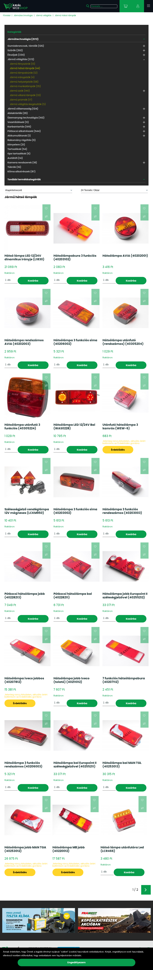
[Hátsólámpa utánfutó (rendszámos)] (125, 313)
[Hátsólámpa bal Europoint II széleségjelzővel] (76, 735)
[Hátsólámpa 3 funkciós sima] (76, 313)
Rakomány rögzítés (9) (21, 140)
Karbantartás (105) (19, 127)
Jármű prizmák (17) (21, 100)
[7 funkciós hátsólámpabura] (125, 651)
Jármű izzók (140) (20, 91)
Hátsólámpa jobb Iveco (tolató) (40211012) (71, 680)
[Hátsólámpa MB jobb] (75, 820)
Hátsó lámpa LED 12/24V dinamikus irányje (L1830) (24, 257)
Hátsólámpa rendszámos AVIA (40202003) (24, 342)
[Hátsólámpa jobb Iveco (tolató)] (76, 651)
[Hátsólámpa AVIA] (125, 228)
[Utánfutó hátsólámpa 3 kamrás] (125, 397)
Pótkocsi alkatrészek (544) (24, 131)
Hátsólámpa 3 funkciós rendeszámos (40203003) (122, 511)
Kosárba (33, 281)
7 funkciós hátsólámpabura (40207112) (123, 680)
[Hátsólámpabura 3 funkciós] (76, 228)
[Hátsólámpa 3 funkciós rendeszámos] (125, 482)
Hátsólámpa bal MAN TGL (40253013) (121, 764)
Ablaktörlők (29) (17, 113)
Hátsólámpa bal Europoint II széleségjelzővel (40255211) (75, 764)
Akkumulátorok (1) (19, 135)
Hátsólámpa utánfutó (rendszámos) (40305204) (123, 342)
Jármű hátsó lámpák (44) (25, 68)
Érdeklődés (118, 450)
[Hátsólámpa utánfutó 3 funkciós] (27, 397)
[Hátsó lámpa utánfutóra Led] (124, 820)
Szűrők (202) (15, 50)
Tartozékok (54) (17, 149)
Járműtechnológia (23, 16)
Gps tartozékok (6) (18, 153)
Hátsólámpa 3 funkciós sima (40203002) (75, 511)
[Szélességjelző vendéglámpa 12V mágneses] (27, 481)
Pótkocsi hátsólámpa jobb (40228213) (24, 595)
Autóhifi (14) (15, 158)
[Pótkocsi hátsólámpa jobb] (27, 566)
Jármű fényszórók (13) (22, 64)
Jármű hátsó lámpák (65, 16)
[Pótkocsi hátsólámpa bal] (76, 566)
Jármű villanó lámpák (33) (25, 95)
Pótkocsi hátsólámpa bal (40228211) (72, 595)
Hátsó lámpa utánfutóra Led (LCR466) (122, 849)
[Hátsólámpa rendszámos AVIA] (27, 313)
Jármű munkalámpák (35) (25, 86)
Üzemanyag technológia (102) (26, 118)
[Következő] (146, 890)
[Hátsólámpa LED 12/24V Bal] (76, 397)
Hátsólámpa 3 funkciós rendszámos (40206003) (23, 764)
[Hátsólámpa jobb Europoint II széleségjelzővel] (125, 566)
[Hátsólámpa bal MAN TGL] (125, 735)
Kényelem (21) (16, 144)
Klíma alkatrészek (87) (21, 171)
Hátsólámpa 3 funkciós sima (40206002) (75, 342)
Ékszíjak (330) (16, 55)
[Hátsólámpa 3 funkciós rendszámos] (27, 735)
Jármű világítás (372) (20, 59)
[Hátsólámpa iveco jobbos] (27, 651)
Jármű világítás (43, 16)
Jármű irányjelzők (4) (22, 77)
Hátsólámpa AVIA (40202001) (125, 255)
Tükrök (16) (14, 167)
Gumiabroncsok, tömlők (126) (25, 46)
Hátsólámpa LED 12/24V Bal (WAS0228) (74, 426)
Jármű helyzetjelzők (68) (24, 82)
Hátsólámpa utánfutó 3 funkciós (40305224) (22, 426)
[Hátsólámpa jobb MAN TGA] (27, 820)
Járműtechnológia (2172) (23, 39)
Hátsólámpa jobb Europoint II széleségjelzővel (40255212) (124, 595)
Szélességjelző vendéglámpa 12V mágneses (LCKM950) (26, 511)
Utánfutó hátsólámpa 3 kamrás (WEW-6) (120, 426)
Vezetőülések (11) (18, 122)
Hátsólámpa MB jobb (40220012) (68, 849)
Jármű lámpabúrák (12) (24, 73)
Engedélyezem (76, 962)
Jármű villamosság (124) (22, 109)
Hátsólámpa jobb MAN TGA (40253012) (25, 849)
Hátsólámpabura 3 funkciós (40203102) (74, 257)
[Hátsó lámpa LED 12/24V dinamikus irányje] (27, 228)
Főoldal (6, 16)
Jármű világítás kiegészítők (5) (28, 104)
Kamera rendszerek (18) (22, 162)
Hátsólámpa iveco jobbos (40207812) (24, 680)
